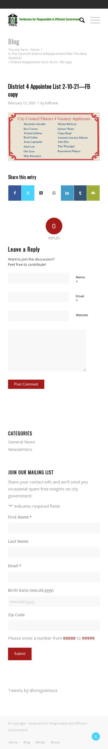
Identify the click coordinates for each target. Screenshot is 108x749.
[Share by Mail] (93, 193)
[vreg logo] (44, 19)
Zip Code (16, 614)
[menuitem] (79, 19)
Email (80, 298)
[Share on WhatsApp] (54, 193)
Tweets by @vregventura (32, 690)
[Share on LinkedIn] (67, 193)
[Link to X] (96, 736)
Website (82, 315)
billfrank (51, 103)
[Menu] (92, 19)
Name (80, 279)
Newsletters (20, 449)
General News (21, 442)
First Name (19, 517)
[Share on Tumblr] (80, 193)
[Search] (79, 19)
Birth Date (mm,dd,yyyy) (30, 590)
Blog (13, 41)
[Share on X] (28, 193)
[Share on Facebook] (14, 193)
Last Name (18, 541)
